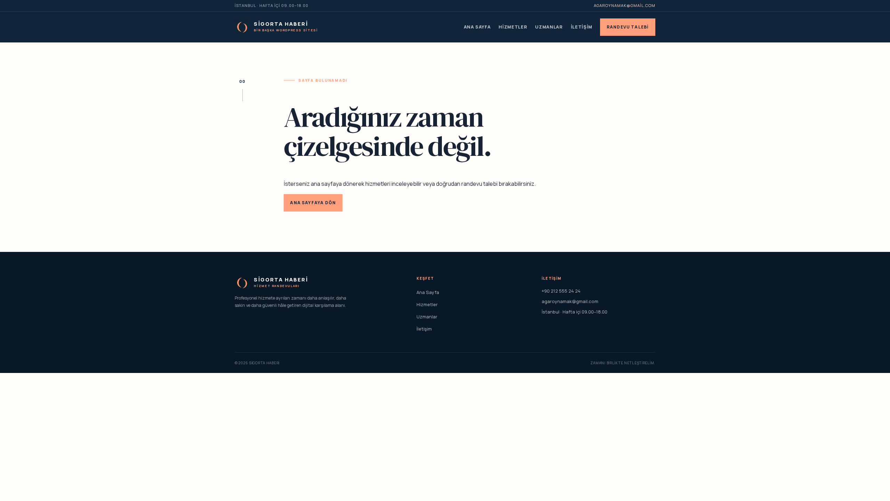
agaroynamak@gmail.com (624, 5)
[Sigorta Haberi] (242, 27)
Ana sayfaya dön (313, 203)
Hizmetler (513, 27)
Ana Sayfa (477, 27)
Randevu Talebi (628, 27)
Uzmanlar (549, 27)
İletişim (581, 27)
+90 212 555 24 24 (561, 291)
